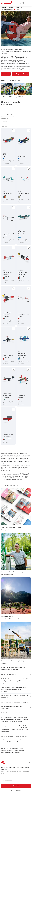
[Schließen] (29, 762)
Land (2, 776)
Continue (16, 786)
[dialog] (16, 451)
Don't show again (16, 790)
